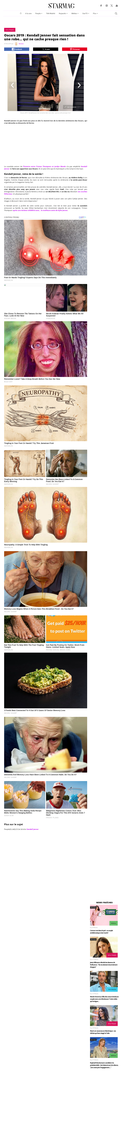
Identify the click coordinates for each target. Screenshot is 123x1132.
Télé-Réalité (50, 13)
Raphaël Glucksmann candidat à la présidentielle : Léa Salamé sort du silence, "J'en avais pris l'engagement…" (104, 1065)
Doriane (21, 43)
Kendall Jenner (33, 829)
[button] (101, 7)
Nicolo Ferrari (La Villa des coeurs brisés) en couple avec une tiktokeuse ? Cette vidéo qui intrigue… (104, 999)
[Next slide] (79, 85)
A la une (28, 13)
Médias (74, 13)
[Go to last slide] (12, 85)
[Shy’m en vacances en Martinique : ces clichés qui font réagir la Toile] (104, 1015)
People (38, 13)
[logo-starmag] (61, 5)
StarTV (85, 13)
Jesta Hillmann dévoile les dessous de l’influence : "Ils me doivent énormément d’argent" (103, 964)
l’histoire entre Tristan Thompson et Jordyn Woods (44, 166)
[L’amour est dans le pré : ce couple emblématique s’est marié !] (104, 915)
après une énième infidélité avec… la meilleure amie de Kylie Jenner (40, 210)
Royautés (62, 13)
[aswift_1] (61, 20)
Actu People (112, 955)
